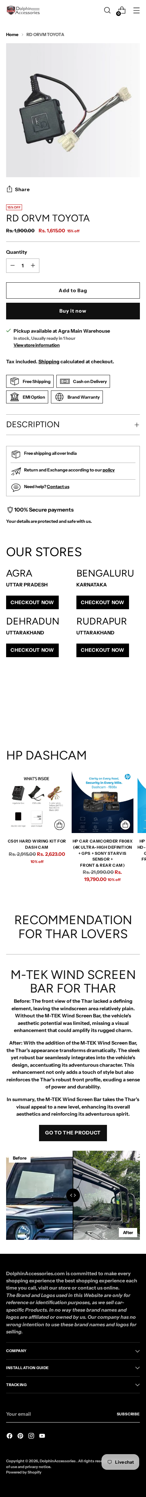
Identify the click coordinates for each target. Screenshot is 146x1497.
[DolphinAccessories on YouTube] (43, 1436)
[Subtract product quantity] (33, 265)
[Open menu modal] (136, 10)
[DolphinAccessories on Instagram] (32, 1436)
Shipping (48, 362)
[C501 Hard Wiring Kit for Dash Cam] (37, 802)
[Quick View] (59, 825)
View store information (37, 345)
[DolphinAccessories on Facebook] (10, 1436)
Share (22, 189)
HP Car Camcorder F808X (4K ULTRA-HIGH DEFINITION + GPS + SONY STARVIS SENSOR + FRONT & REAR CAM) (103, 853)
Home (12, 34)
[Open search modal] (107, 10)
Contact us (58, 486)
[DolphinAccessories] (23, 10)
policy (109, 469)
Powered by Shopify (23, 1472)
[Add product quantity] (12, 265)
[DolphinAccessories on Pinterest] (21, 1436)
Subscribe (128, 1414)
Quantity (16, 252)
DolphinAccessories (58, 1461)
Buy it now (72, 311)
